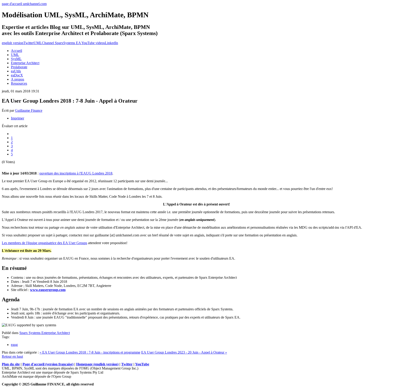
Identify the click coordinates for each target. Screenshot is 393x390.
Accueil (16, 51)
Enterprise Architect (25, 63)
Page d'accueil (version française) (48, 364)
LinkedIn (111, 43)
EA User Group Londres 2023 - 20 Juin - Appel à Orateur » (184, 352)
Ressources (19, 83)
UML (15, 55)
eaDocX (17, 75)
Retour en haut (12, 356)
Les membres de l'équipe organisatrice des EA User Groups (44, 243)
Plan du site (11, 364)
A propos (17, 79)
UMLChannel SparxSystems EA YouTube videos (69, 43)
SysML (16, 59)
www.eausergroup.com (48, 290)
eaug (14, 345)
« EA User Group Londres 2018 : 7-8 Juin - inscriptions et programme (90, 352)
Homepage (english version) (97, 364)
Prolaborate (19, 67)
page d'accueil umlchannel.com (24, 4)
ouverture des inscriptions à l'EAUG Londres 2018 (75, 173)
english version (12, 43)
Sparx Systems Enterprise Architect (44, 333)
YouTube (142, 364)
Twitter (28, 43)
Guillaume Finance (28, 110)
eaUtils (16, 71)
